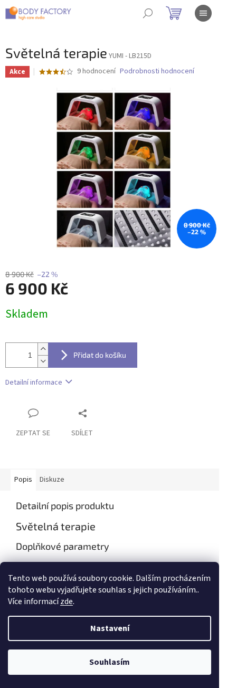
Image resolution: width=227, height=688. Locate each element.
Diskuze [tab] (52, 479)
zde (66, 601)
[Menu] (203, 13)
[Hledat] (147, 13)
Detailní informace (33, 382)
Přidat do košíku (99, 354)
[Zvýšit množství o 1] (42, 349)
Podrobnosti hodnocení (157, 71)
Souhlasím (109, 662)
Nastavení (109, 628)
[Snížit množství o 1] (42, 361)
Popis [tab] (23, 479)
